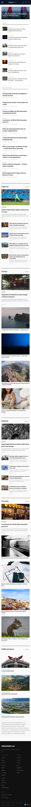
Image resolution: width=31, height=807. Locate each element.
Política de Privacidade (6, 794)
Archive (2, 805)
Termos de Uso (4, 797)
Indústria (10, 44)
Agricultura (11, 35)
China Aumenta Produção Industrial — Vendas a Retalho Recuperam (19, 224)
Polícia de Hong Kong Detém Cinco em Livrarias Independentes (14, 130)
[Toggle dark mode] (29, 2)
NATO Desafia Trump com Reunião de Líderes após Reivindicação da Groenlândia (19, 256)
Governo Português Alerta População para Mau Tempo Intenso (17, 38)
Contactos (19, 760)
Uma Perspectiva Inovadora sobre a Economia (12, 717)
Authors (26, 803)
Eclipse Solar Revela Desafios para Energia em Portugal (17, 63)
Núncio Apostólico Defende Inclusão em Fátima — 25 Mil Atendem (17, 79)
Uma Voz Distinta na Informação (9, 694)
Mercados (4, 118)
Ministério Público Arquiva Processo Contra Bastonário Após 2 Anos (17, 46)
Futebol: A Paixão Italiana (7, 671)
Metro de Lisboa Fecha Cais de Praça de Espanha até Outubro (15, 558)
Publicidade (19, 767)
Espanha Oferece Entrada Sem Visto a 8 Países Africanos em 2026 (19, 234)
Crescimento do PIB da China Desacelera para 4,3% (14, 121)
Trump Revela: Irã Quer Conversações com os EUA (15, 103)
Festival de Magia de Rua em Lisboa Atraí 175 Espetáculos (17, 71)
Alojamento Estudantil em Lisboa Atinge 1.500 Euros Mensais (16, 30)
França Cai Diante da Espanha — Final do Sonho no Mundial (14, 165)
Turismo (10, 68)
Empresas (3, 758)
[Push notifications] (26, 2)
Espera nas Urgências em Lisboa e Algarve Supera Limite (16, 55)
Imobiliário (3, 775)
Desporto (10, 52)
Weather (18, 772)
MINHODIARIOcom (8, 746)
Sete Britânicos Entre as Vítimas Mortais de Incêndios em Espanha (18, 487)
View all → (27, 187)
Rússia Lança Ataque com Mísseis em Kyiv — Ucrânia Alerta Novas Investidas (14, 148)
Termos (13, 805)
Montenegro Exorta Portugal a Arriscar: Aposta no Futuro (14, 174)
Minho (13, 2)
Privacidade (8, 805)
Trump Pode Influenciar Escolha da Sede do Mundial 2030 (14, 139)
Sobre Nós (19, 758)
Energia (3, 780)
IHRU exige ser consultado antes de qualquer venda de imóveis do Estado (19, 244)
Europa (2, 785)
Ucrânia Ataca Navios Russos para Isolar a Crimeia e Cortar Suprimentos (14, 156)
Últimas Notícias (20, 770)
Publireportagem (5, 787)
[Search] (23, 2)
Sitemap (18, 762)
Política (4, 153)
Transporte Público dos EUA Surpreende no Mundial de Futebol (14, 112)
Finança (10, 27)
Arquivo (18, 765)
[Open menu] (2, 2)
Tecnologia (3, 772)
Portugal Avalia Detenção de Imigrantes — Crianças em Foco (15, 95)
